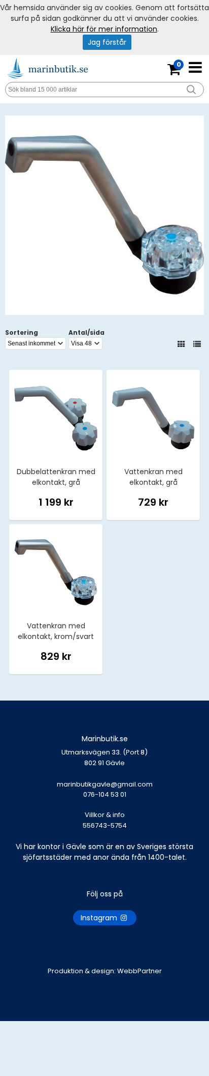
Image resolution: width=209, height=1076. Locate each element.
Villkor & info (105, 815)
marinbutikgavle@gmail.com (105, 789)
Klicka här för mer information (104, 29)
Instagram (100, 918)
